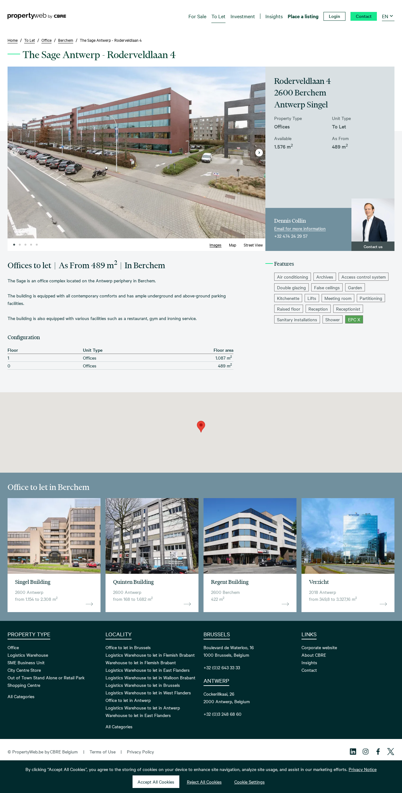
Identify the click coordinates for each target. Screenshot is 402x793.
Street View (253, 244)
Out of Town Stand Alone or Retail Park (46, 677)
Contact (309, 670)
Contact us (373, 246)
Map (232, 244)
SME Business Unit (26, 662)
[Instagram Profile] (365, 751)
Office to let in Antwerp (128, 700)
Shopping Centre (24, 685)
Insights (309, 662)
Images (215, 244)
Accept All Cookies (156, 782)
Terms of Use (103, 751)
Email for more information (300, 228)
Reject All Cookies (204, 782)
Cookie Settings (249, 782)
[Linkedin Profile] (353, 751)
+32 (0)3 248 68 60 (223, 714)
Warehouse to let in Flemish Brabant (141, 662)
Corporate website (319, 647)
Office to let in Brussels (128, 647)
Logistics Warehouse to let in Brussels (143, 685)
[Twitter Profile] (390, 751)
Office (13, 647)
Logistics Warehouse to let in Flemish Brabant (150, 655)
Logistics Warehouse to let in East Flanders (148, 670)
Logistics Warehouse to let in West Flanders (148, 692)
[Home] (37, 16)
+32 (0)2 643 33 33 (222, 667)
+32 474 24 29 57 (290, 236)
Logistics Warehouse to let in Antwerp (143, 707)
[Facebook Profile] (378, 751)
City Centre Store (24, 670)
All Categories (21, 696)
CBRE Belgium (64, 751)
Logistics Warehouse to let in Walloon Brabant (150, 677)
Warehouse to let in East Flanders (138, 715)
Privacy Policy (140, 751)
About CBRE (314, 655)
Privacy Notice (363, 769)
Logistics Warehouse (28, 655)
